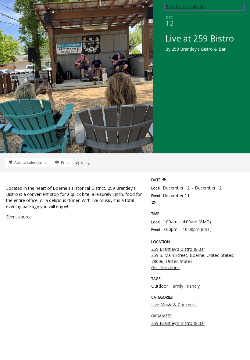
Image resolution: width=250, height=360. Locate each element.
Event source (19, 217)
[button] (164, 180)
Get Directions (165, 267)
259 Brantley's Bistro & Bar (178, 249)
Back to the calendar (185, 6)
